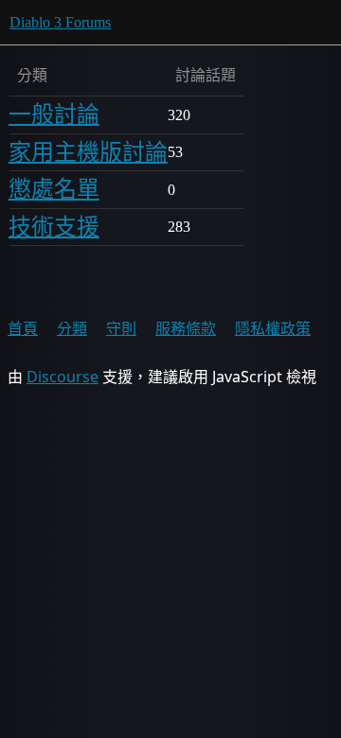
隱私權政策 (273, 328)
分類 (72, 328)
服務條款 (185, 328)
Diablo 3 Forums (60, 22)
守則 (121, 328)
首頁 (23, 328)
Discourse (63, 376)
